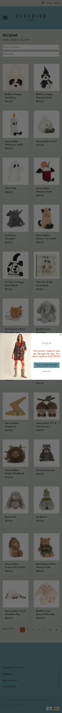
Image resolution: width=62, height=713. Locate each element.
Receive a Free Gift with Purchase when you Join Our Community (46, 365)
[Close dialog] (61, 335)
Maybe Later (46, 371)
